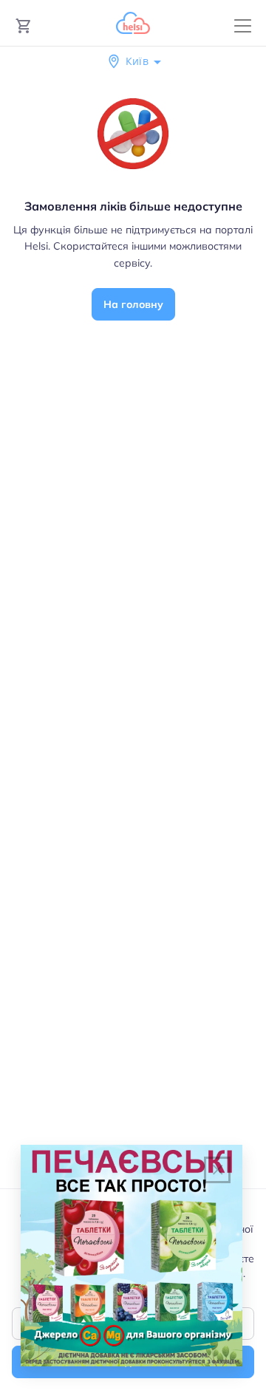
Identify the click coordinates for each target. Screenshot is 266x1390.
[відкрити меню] (242, 26)
